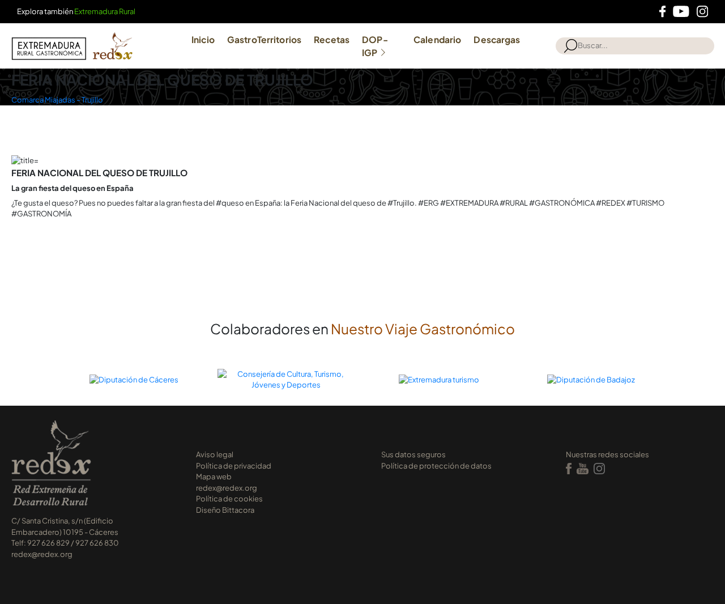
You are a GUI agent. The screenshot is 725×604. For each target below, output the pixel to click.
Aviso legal (214, 454)
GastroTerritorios (264, 39)
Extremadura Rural (104, 11)
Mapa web (214, 476)
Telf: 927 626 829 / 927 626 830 (65, 542)
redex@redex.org (41, 554)
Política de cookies (229, 498)
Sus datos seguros (413, 454)
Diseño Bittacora (225, 509)
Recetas (331, 39)
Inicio (203, 39)
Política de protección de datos (436, 465)
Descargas (497, 39)
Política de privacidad (233, 465)
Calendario (437, 39)
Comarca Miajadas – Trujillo (57, 99)
